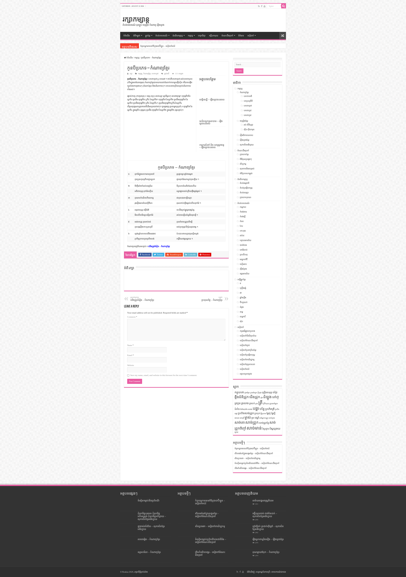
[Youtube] (264, 6)
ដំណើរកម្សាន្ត (178, 35)
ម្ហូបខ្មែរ (147, 35)
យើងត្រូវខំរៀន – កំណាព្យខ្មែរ (159, 246)
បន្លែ (262, 409)
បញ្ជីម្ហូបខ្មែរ (241, 279)
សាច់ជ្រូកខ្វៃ (264, 423)
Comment (132, 317)
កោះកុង (243, 231)
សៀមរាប (243, 264)
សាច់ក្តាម (272, 418)
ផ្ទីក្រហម (263, 413)
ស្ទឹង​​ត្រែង (243, 269)
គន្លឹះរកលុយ (213, 35)
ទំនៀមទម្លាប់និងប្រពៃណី (148, 500)
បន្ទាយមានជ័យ (245, 240)
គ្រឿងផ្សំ (243, 288)
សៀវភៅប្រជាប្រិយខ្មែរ (248, 350)
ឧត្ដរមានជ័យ (244, 273)
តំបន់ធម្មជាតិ (244, 183)
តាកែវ (242, 235)
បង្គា (256, 408)
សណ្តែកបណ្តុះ (263, 418)
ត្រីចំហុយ (266, 403)
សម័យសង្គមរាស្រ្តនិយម (263, 500)
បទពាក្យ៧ (155, 74)
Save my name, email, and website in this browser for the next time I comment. (163, 375)
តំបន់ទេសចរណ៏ (161, 35)
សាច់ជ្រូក (252, 422)
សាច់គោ (240, 422)
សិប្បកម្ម (243, 164)
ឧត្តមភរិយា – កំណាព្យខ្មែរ (149, 552)
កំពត (242, 221)
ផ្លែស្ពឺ (273, 413)
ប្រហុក (257, 413)
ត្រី (260, 402)
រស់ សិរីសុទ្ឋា (248, 125)
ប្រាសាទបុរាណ (245, 197)
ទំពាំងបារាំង (244, 409)
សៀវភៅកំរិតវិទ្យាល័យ (248, 336)
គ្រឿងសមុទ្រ (267, 392)
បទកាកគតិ (248, 96)
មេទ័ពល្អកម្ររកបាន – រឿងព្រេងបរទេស (211, 122)
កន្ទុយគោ (239, 392)
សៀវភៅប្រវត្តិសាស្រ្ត (247, 355)
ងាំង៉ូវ (275, 392)
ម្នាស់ (248, 417)
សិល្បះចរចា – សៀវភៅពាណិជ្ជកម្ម (247, 458)
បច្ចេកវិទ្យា (202, 35)
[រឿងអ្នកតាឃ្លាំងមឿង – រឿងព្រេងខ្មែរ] (243, 543)
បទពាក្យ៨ (247, 110)
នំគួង (242, 307)
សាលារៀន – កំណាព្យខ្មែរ (149, 539)
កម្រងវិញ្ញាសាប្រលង (247, 331)
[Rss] (259, 6)
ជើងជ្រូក (254, 397)
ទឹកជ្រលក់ (243, 302)
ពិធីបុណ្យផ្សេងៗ (246, 159)
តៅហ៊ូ (275, 397)
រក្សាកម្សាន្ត (136, 19)
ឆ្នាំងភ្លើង (243, 297)
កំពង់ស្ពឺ (243, 216)
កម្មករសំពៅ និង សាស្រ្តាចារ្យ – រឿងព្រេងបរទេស (211, 146)
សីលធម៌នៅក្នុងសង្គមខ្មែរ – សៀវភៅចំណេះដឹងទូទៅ (254, 453)
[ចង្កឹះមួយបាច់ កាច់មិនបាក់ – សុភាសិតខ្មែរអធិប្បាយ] (243, 517)
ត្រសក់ (252, 403)
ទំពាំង (237, 409)
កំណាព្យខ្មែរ (147, 74)
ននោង (250, 409)
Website (130, 365)
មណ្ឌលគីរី (243, 259)
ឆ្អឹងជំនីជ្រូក (242, 397)
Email (130, 355)
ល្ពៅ (257, 417)
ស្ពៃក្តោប (265, 428)
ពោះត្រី (242, 418)
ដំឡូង (267, 397)
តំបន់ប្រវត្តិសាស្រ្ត (246, 188)
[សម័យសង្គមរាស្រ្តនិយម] (243, 504)
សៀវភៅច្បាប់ (245, 345)
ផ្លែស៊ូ (268, 413)
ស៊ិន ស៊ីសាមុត (249, 129)
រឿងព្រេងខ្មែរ (244, 140)
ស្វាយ (236, 432)
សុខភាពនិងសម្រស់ (247, 168)
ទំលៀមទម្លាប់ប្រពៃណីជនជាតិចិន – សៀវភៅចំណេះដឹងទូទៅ (257, 463)
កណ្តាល (243, 207)
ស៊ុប (241, 321)
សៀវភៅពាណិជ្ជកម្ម (247, 359)
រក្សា (131, 74)
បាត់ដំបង (243, 245)
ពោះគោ (237, 418)
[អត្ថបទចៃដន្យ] (282, 35)
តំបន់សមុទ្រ (244, 192)
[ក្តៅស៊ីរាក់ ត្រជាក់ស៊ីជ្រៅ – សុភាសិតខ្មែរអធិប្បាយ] (243, 530)
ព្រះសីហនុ (244, 254)
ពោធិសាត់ (243, 250)
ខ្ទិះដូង (260, 393)
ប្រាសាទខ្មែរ (244, 154)
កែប (241, 226)
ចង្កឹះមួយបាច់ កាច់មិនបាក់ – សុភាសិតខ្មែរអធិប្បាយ (264, 515)
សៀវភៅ (250, 35)
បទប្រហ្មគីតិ (248, 101)
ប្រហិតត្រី (270, 409)
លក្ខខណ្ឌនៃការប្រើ (263, 572)
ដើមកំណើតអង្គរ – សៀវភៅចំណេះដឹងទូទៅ (251, 468)
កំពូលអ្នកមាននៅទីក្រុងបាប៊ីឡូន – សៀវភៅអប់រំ (157, 46)
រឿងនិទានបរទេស (246, 135)
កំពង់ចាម (243, 212)
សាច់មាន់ (254, 428)
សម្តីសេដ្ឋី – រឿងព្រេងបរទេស (212, 99)
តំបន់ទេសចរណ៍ (243, 203)
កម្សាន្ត (190, 35)
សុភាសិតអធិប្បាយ (247, 144)
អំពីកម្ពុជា (136, 35)
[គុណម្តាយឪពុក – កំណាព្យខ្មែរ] (243, 556)
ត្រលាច (245, 403)
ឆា (241, 293)
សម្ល (241, 312)
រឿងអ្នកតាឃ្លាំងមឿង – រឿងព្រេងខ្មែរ (268, 539)
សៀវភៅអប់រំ (244, 369)
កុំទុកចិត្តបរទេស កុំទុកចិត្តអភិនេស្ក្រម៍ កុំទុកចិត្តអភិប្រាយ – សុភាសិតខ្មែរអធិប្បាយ (152, 516)
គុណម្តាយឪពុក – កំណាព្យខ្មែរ (265, 552)
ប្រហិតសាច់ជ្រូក (246, 413)
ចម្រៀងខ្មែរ (244, 121)
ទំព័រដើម (126, 35)
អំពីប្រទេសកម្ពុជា (246, 173)
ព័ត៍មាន (241, 35)
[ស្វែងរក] (283, 6)
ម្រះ (252, 418)
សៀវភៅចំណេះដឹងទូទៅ (249, 340)
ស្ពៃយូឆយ (275, 428)
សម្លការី (243, 316)
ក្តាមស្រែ (247, 393)
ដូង (262, 397)
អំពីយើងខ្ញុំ (251, 572)
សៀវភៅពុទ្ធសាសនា (247, 364)
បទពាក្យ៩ (247, 115)
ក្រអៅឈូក (253, 393)
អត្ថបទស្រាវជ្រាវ (246, 374)
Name (130, 345)
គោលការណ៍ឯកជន (278, 572)
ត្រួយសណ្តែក (273, 403)
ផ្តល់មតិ (166, 74)
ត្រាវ (256, 403)
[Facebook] (262, 6)
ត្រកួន (238, 403)
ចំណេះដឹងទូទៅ (227, 35)
